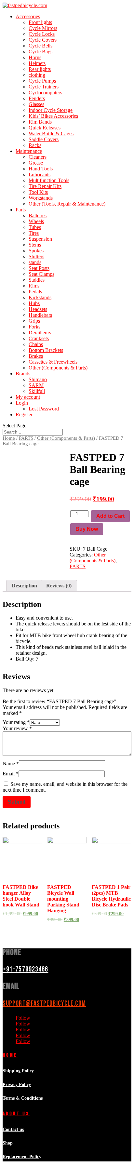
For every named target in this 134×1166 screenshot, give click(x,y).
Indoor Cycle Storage (51, 110)
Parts (21, 209)
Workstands (41, 198)
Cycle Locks (42, 34)
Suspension (40, 239)
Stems (35, 245)
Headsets (38, 309)
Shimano (38, 379)
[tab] (24, 586)
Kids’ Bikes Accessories (53, 116)
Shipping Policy (18, 1070)
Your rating (16, 722)
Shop (8, 1143)
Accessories (28, 16)
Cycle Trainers (44, 86)
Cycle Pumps (42, 81)
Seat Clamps (41, 274)
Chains (36, 344)
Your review (17, 728)
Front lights (40, 22)
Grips (34, 321)
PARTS (26, 438)
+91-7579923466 (25, 969)
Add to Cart (110, 516)
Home (9, 438)
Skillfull (37, 391)
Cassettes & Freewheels (53, 362)
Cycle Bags (40, 51)
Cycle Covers (43, 40)
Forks (34, 326)
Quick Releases (44, 127)
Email (11, 773)
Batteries (38, 215)
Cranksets (39, 338)
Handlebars (40, 315)
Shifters (36, 256)
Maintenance (29, 151)
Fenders (37, 98)
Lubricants (39, 174)
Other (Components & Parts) (58, 367)
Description (24, 585)
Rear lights (40, 69)
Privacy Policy (17, 1084)
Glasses (36, 104)
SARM (36, 385)
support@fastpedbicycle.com (44, 1003)
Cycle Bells (40, 45)
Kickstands (40, 297)
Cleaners (38, 157)
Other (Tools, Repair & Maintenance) (67, 204)
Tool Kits (38, 192)
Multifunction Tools (49, 180)
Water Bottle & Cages (51, 133)
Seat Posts (39, 268)
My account (28, 397)
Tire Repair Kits (45, 186)
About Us (16, 1114)
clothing (37, 75)
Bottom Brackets (46, 350)
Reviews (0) (59, 585)
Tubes (35, 227)
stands (35, 262)
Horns (35, 57)
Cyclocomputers (45, 92)
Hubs (34, 303)
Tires (34, 233)
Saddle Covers (44, 139)
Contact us (13, 1129)
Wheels (36, 221)
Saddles (37, 280)
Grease (36, 163)
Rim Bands (40, 122)
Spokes (36, 250)
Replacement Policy (22, 1156)
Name (11, 763)
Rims (34, 285)
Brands (23, 373)
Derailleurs (40, 332)
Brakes (36, 356)
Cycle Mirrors (43, 28)
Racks (35, 145)
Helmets (37, 63)
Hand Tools (41, 168)
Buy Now (86, 529)
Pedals (35, 291)
